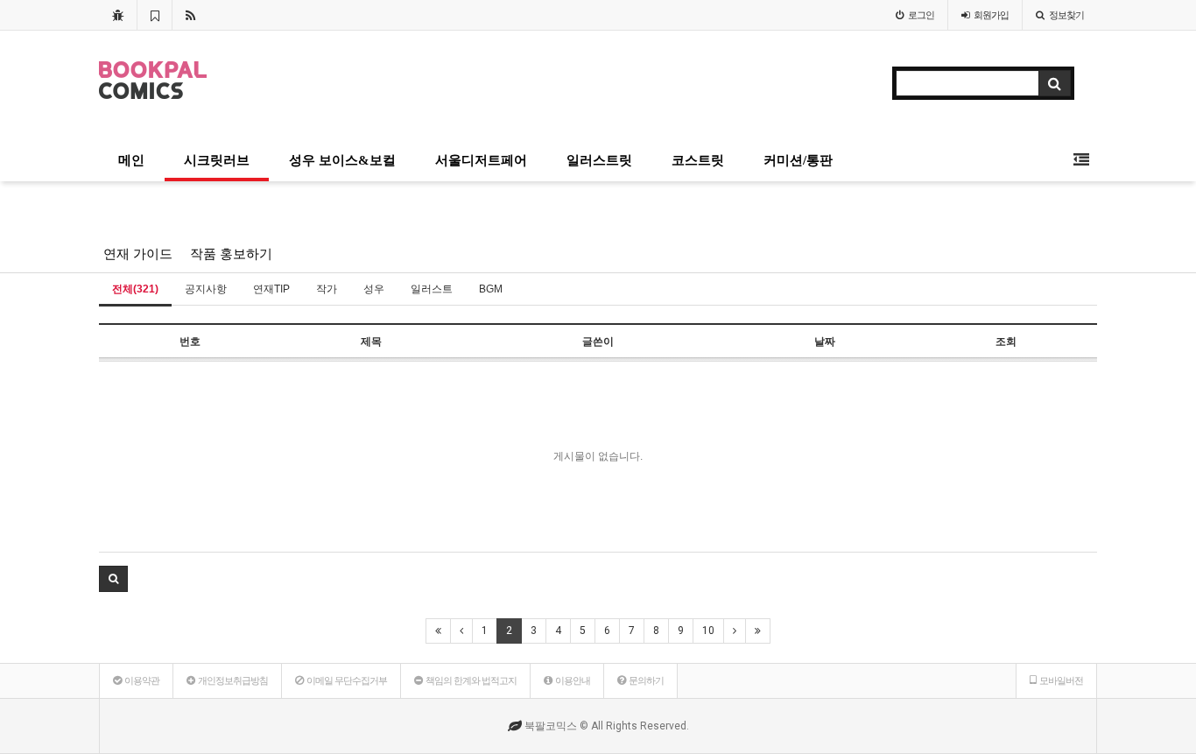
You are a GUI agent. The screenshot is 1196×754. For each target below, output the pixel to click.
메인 (131, 160)
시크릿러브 (217, 160)
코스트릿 (698, 160)
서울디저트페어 (481, 160)
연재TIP (271, 289)
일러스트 (432, 289)
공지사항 (206, 289)
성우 (373, 289)
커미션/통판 (798, 160)
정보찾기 (1066, 15)
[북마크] (154, 15)
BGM (491, 289)
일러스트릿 (599, 160)
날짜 (824, 341)
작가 (326, 289)
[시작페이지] (118, 15)
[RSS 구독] (190, 15)
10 (708, 630)
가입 (991, 15)
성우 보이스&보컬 (342, 160)
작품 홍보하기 (231, 254)
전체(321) (135, 289)
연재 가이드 (137, 254)
